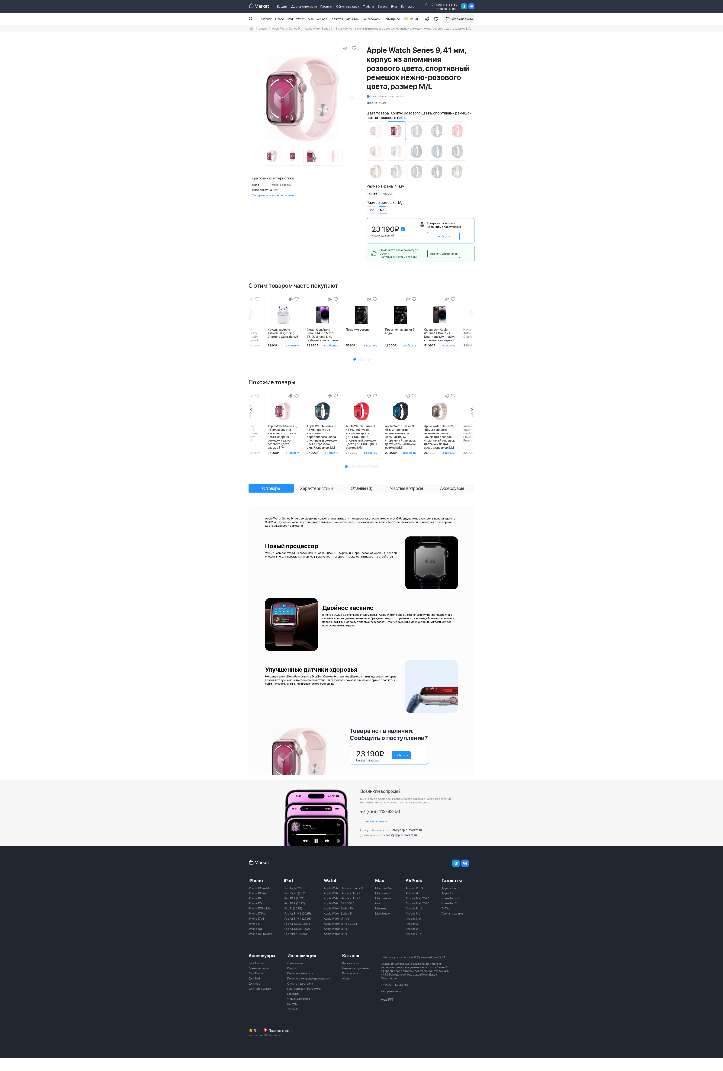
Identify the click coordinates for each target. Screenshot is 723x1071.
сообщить (443, 236)
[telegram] (464, 6)
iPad (290, 19)
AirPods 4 (412, 893)
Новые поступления (355, 968)
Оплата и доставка (300, 983)
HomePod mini (451, 898)
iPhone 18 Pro (257, 893)
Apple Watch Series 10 (338, 908)
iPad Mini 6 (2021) (295, 893)
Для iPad (254, 978)
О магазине (295, 963)
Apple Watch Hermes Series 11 (343, 888)
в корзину (253, 345)
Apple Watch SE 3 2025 (339, 903)
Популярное (392, 19)
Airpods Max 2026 (417, 903)
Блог (394, 6)
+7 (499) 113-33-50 (444, 4)
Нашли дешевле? (382, 235)
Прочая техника (452, 913)
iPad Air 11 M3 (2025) (297, 913)
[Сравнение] (427, 18)
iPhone (279, 19)
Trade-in (368, 6)
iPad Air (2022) (293, 888)
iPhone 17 (255, 923)
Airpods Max (414, 918)
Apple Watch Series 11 (338, 913)
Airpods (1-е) (414, 934)
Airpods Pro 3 (414, 888)
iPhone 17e (255, 903)
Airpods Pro (413, 913)
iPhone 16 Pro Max (260, 934)
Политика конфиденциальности (308, 978)
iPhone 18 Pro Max (260, 888)
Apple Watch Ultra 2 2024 (340, 923)
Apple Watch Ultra (335, 934)
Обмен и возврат (347, 6)
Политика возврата (300, 973)
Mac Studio (382, 913)
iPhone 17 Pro (257, 913)
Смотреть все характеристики (273, 195)
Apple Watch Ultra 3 (336, 929)
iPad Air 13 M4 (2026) (298, 929)
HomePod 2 (449, 903)
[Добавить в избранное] (354, 48)
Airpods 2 (412, 929)
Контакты (407, 6)
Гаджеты (337, 19)
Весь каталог (351, 963)
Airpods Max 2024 (417, 898)
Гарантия (326, 6)
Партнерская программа (304, 988)
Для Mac (254, 983)
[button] (354, 359)
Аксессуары (372, 19)
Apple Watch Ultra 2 (336, 918)
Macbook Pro (383, 893)
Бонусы (382, 6)
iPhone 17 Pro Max (260, 908)
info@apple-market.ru (407, 830)
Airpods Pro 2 (414, 908)
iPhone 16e (256, 929)
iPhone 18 (255, 898)
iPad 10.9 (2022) (294, 903)
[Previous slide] (253, 98)
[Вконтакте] (471, 6)
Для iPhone (256, 973)
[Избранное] (436, 18)
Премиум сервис (260, 968)
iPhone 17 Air (257, 918)
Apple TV (448, 893)
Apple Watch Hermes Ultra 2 (342, 893)
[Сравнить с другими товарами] (345, 48)
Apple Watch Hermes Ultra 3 (342, 898)
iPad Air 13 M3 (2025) (298, 923)
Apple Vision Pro (452, 888)
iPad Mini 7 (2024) (295, 934)
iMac (378, 903)
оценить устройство (444, 254)
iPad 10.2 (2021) (294, 898)
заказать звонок (376, 821)
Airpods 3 (412, 923)
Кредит (282, 6)
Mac (310, 19)
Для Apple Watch (260, 988)
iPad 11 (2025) (293, 908)
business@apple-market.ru (398, 835)
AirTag (446, 908)
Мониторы (353, 19)
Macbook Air (383, 898)
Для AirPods (257, 963)
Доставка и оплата (304, 6)
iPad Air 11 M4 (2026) (297, 918)
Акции (414, 19)
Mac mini (380, 908)
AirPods (322, 19)
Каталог (266, 19)
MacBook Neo (384, 888)
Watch (300, 19)
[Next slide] (352, 98)
